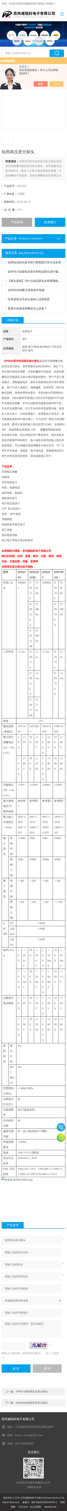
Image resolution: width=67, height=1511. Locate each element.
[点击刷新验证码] (38, 1345)
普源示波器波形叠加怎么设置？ (27, 308)
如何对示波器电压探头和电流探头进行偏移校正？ (35, 271)
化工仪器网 (35, 1507)
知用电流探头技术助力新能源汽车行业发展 (34, 262)
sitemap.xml (50, 1507)
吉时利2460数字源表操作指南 (26, 290)
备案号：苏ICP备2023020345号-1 (40, 1502)
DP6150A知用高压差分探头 (32, 1402)
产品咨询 (17, 222)
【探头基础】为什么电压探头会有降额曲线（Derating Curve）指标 (35, 280)
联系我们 (50, 222)
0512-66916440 (61, 1127)
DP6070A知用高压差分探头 (32, 1391)
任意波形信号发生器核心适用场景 (29, 299)
